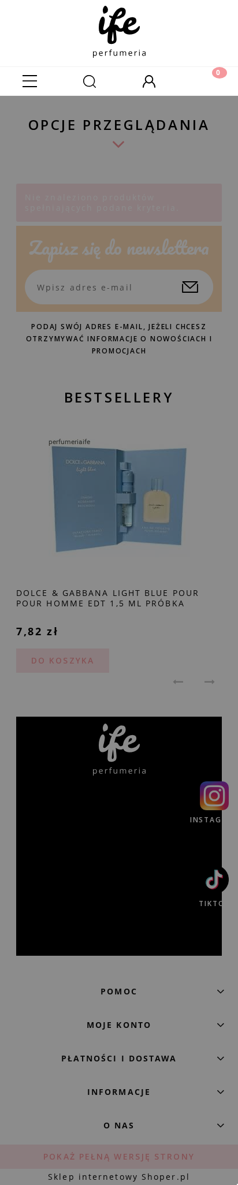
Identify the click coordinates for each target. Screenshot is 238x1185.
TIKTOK (214, 903)
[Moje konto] (148, 81)
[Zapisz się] (190, 287)
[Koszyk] (208, 81)
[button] (30, 81)
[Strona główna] (119, 29)
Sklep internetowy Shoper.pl (119, 1176)
